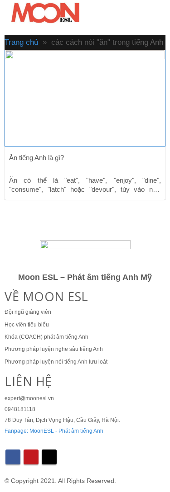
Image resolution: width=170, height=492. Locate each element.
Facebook (12, 456)
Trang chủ (21, 42)
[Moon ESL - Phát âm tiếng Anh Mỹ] (45, 13)
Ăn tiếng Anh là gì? (36, 157)
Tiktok (49, 456)
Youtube (31, 456)
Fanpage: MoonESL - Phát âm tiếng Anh (54, 431)
